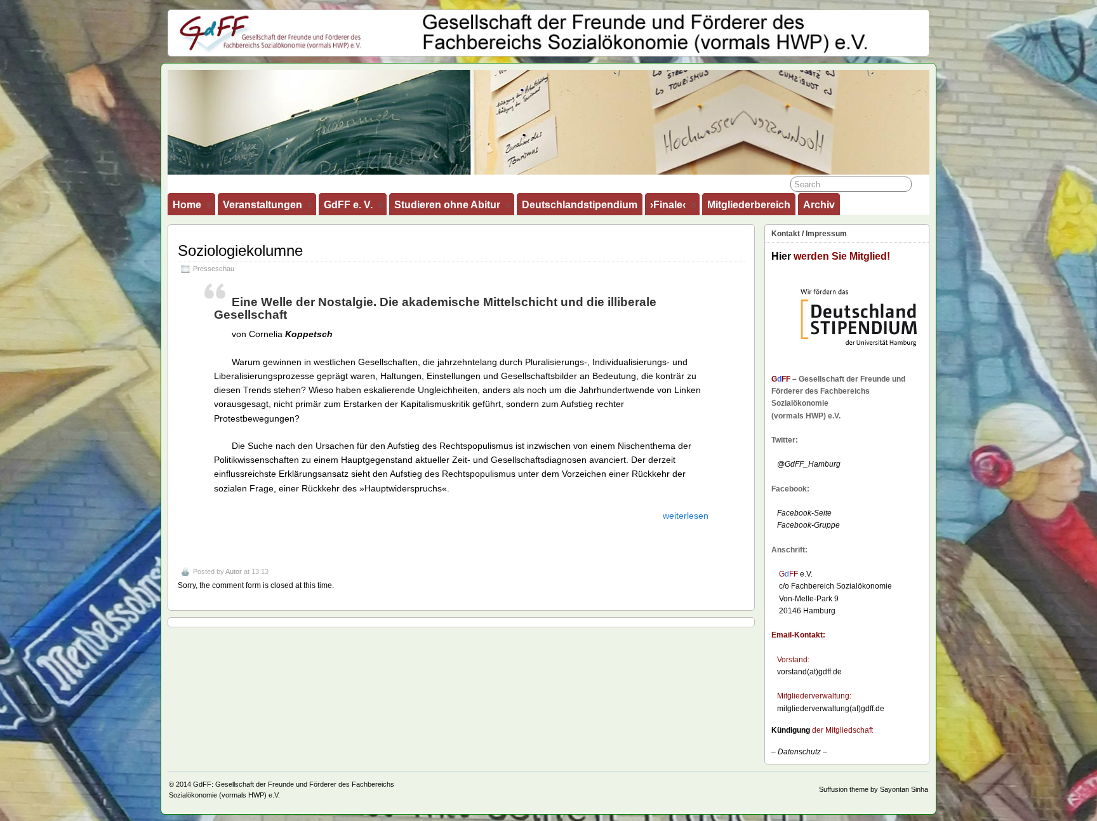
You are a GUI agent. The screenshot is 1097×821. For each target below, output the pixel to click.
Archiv (819, 204)
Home (187, 204)
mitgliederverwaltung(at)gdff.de (830, 708)
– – (799, 751)
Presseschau (213, 268)
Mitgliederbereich (748, 204)
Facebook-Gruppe (805, 525)
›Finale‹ (668, 204)
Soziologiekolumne (240, 250)
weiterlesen (685, 516)
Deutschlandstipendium (579, 204)
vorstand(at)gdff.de (809, 671)
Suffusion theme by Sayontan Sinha (873, 789)
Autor (233, 571)
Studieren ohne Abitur (447, 204)
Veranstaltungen (262, 204)
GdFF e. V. (348, 204)
